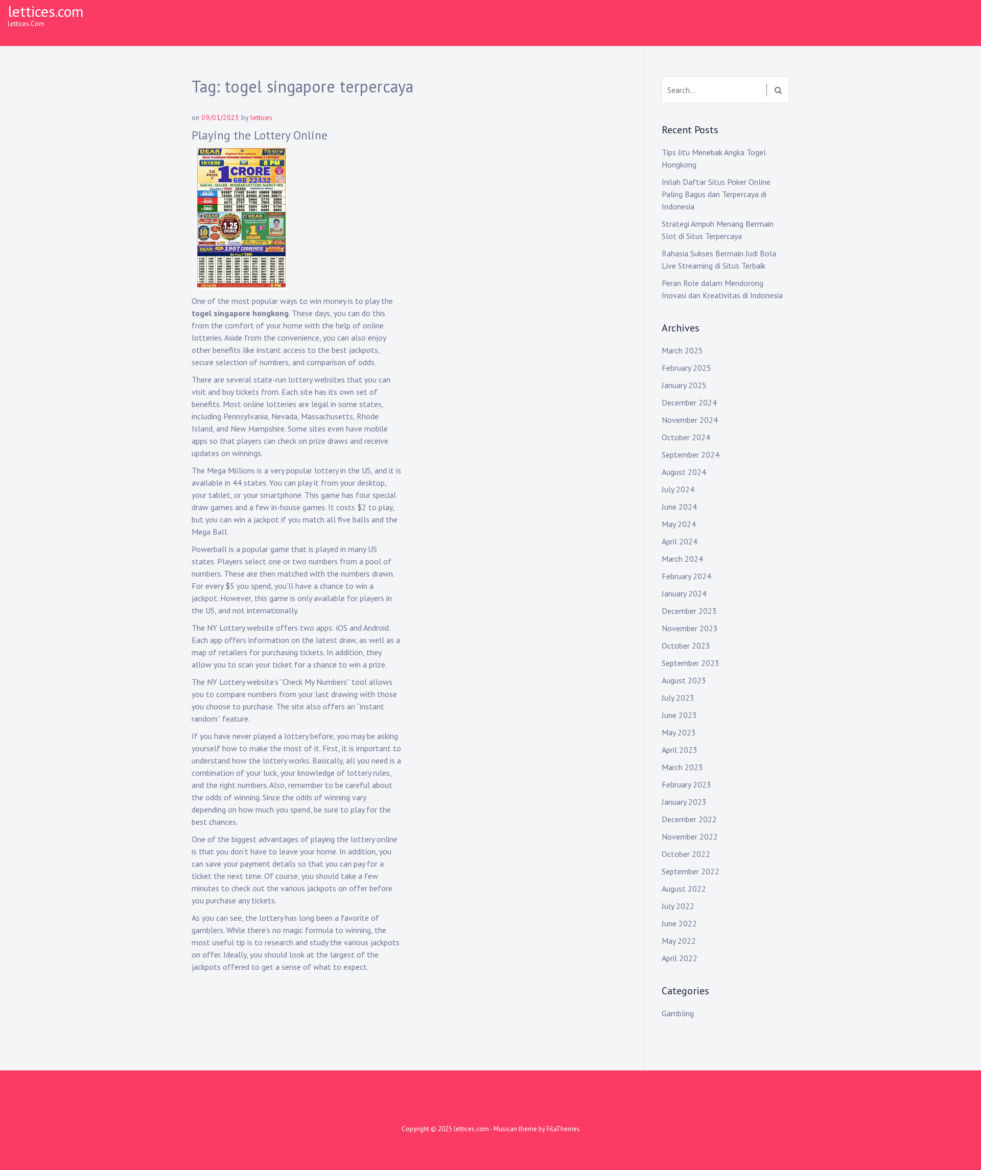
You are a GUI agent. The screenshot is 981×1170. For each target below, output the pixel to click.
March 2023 (682, 767)
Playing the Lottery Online (260, 135)
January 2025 (684, 385)
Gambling (678, 1013)
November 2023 (690, 628)
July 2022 (678, 906)
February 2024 (686, 576)
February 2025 (686, 368)
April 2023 (679, 750)
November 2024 (690, 420)
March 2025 (682, 350)
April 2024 (679, 541)
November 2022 (690, 836)
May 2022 (679, 941)
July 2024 (678, 489)
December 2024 (689, 402)
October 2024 (686, 437)
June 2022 (679, 923)
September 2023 (690, 663)
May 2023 (679, 732)
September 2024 (690, 454)
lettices (261, 117)
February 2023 (686, 784)
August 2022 (684, 889)
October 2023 (686, 645)
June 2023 (679, 715)
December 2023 (689, 611)
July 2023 (678, 698)
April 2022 (679, 958)
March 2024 (682, 559)
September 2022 (690, 871)
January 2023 (684, 802)
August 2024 (684, 472)
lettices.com (46, 11)
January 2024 (684, 593)
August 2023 (684, 680)
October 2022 (686, 854)
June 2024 (679, 507)
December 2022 (689, 819)
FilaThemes (563, 1129)
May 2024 (679, 524)
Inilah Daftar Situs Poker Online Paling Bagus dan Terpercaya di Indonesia (716, 194)
